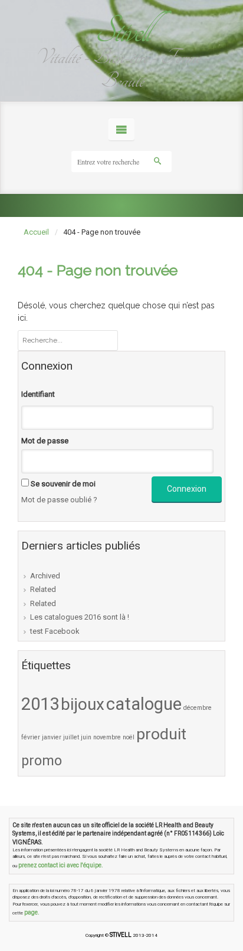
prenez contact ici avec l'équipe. (60, 865)
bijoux (82, 704)
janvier (51, 737)
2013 (40, 704)
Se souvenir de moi (63, 483)
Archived (45, 575)
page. (32, 912)
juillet (71, 737)
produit (161, 734)
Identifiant (38, 394)
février (30, 737)
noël (128, 737)
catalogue (144, 704)
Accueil (36, 232)
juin (86, 737)
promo (41, 760)
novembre (107, 737)
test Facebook (55, 631)
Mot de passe (44, 440)
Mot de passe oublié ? (59, 499)
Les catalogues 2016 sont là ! (79, 617)
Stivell (121, 30)
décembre (197, 708)
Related (43, 589)
